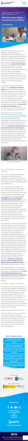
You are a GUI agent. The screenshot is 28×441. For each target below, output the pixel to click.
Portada (4, 12)
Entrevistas (14, 415)
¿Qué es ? (14, 410)
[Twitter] (12, 408)
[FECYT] (14, 386)
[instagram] (19, 408)
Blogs (14, 414)
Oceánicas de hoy (11, 12)
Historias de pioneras (14, 412)
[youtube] (16, 408)
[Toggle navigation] (24, 3)
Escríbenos (14, 417)
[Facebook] (9, 408)
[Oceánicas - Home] (5, 3)
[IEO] (14, 378)
